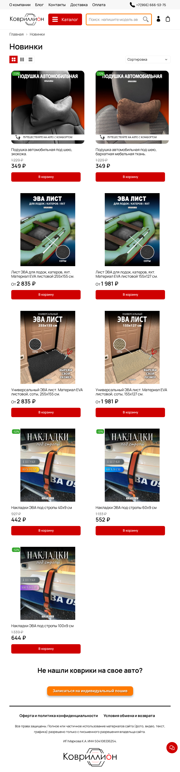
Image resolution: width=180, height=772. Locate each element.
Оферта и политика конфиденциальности (58, 715)
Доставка (79, 4)
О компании (19, 4)
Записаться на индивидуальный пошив (90, 691)
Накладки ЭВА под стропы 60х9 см (126, 507)
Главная (16, 34)
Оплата (98, 4)
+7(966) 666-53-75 (151, 5)
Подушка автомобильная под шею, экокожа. (41, 151)
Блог (39, 4)
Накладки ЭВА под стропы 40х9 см (41, 507)
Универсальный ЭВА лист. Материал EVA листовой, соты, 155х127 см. (131, 392)
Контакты (57, 4)
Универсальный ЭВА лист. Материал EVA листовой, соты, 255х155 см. (47, 392)
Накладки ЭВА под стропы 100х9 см (42, 625)
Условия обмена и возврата (129, 715)
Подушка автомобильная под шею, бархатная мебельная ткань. (126, 151)
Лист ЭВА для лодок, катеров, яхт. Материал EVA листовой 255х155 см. (42, 274)
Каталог (70, 19)
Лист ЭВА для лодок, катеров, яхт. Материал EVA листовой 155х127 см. (127, 274)
